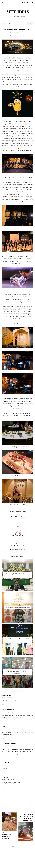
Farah (4, 726)
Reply (3, 704)
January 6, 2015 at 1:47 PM (8, 745)
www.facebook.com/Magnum (17, 519)
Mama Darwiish (7, 695)
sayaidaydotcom (8, 710)
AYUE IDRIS (17, 12)
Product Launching (20, 549)
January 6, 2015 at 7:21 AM (8, 697)
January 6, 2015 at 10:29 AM (8, 712)
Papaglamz (6, 763)
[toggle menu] (2, 2)
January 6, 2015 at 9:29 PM (8, 765)
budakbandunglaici (9, 743)
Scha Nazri (5, 777)
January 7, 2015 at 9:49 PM (8, 779)
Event (13, 549)
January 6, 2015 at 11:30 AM (8, 729)
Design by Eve (21, 846)
